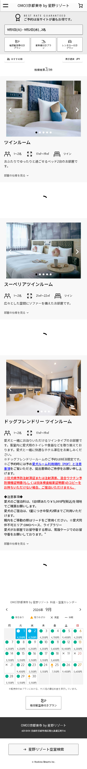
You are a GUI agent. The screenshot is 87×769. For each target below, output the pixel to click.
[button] (36, 132)
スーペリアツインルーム (28, 284)
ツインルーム (17, 142)
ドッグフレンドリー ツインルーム (38, 421)
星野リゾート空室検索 (45, 749)
